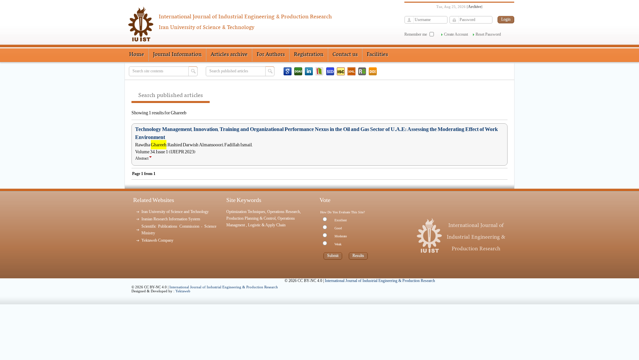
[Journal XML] (351, 71)
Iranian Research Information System (170, 219)
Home (136, 54)
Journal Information (177, 54)
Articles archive (229, 54)
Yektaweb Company (157, 240)
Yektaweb (182, 291)
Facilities (377, 54)
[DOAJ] (298, 71)
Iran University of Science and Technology (175, 211)
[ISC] (341, 71)
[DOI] (373, 71)
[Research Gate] (362, 71)
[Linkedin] (309, 71)
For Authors (271, 54)
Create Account (456, 34)
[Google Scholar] (288, 71)
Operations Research (283, 211)
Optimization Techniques (245, 211)
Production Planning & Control (251, 218)
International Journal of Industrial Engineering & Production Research (223, 287)
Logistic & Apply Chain (267, 225)
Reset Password (488, 34)
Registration (308, 54)
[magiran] (319, 71)
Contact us (345, 54)
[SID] (330, 71)
